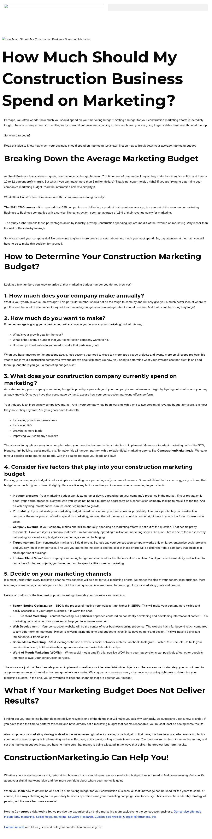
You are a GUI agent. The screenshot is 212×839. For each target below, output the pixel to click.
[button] (158, 7)
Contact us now (14, 827)
